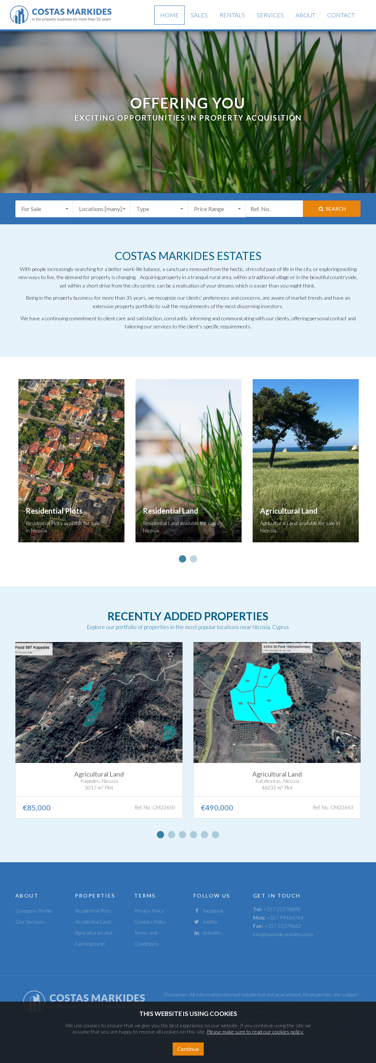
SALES (199, 14)
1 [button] (182, 559)
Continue (188, 1049)
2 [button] (193, 559)
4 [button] (193, 834)
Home (169, 14)
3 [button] (182, 834)
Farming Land (90, 944)
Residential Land (93, 921)
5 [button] (204, 834)
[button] (44, 208)
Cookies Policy (150, 921)
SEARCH (335, 209)
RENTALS (232, 14)
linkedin (210, 933)
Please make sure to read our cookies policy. (255, 1031)
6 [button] (215, 834)
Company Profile (33, 910)
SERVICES (270, 14)
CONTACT (341, 14)
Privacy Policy (149, 910)
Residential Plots (93, 910)
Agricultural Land (93, 933)
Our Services (29, 921)
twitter (209, 921)
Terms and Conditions (146, 938)
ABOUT (305, 14)
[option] (71, 466)
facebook (211, 910)
